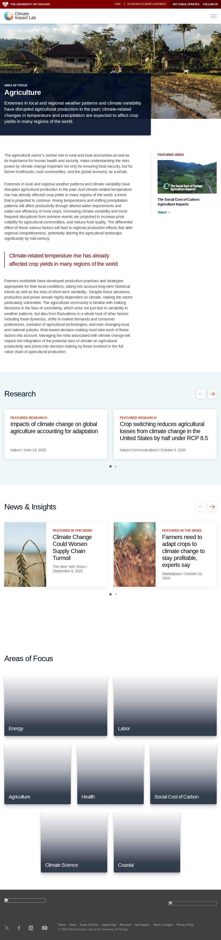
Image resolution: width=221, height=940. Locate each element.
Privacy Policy (185, 924)
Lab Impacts (142, 924)
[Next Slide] (212, 394)
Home (61, 924)
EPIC (118, 4)
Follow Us (210, 4)
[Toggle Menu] (213, 16)
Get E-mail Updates (186, 4)
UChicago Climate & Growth (146, 4)
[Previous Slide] (201, 394)
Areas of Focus (89, 924)
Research (125, 924)
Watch (162, 212)
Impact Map (109, 924)
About (72, 924)
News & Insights (163, 924)
